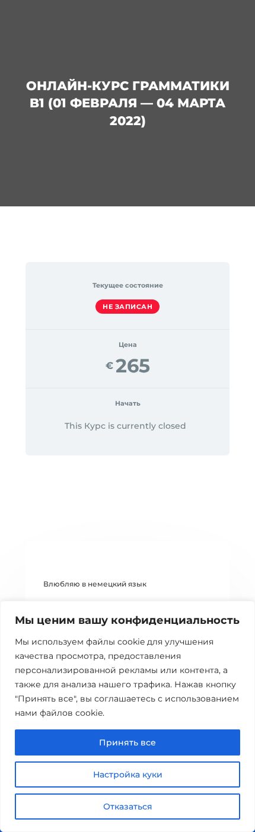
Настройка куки (127, 774)
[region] (127, 716)
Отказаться (127, 806)
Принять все (127, 742)
